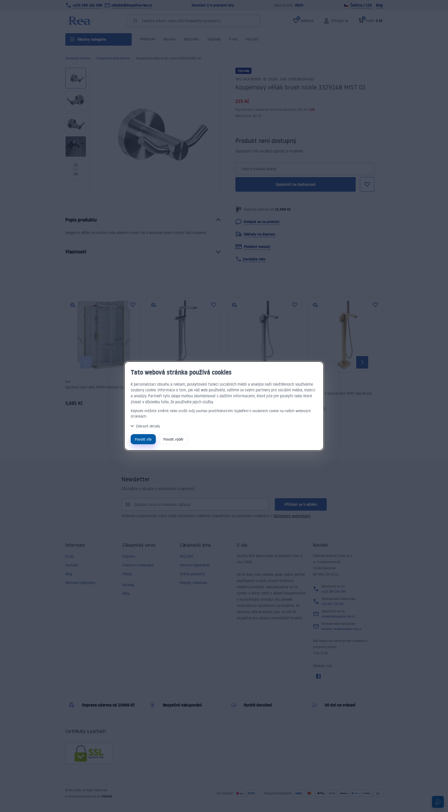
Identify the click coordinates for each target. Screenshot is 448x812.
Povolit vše (143, 439)
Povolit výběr (173, 439)
